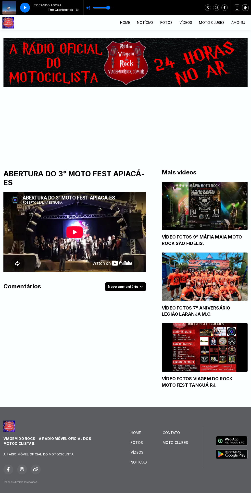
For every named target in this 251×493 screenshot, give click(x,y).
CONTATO (171, 433)
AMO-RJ (238, 22)
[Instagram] (216, 7)
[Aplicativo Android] (245, 7)
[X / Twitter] (208, 7)
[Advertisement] (125, 124)
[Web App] (237, 7)
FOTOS (166, 22)
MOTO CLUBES (211, 22)
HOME (125, 22)
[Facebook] (224, 7)
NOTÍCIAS (145, 22)
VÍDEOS (185, 22)
